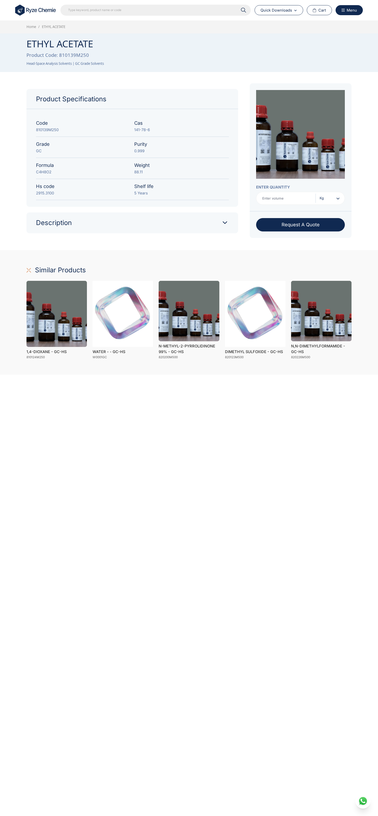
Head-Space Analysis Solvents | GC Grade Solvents (65, 63)
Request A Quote (301, 224)
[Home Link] (36, 10)
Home (31, 26)
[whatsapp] (363, 801)
